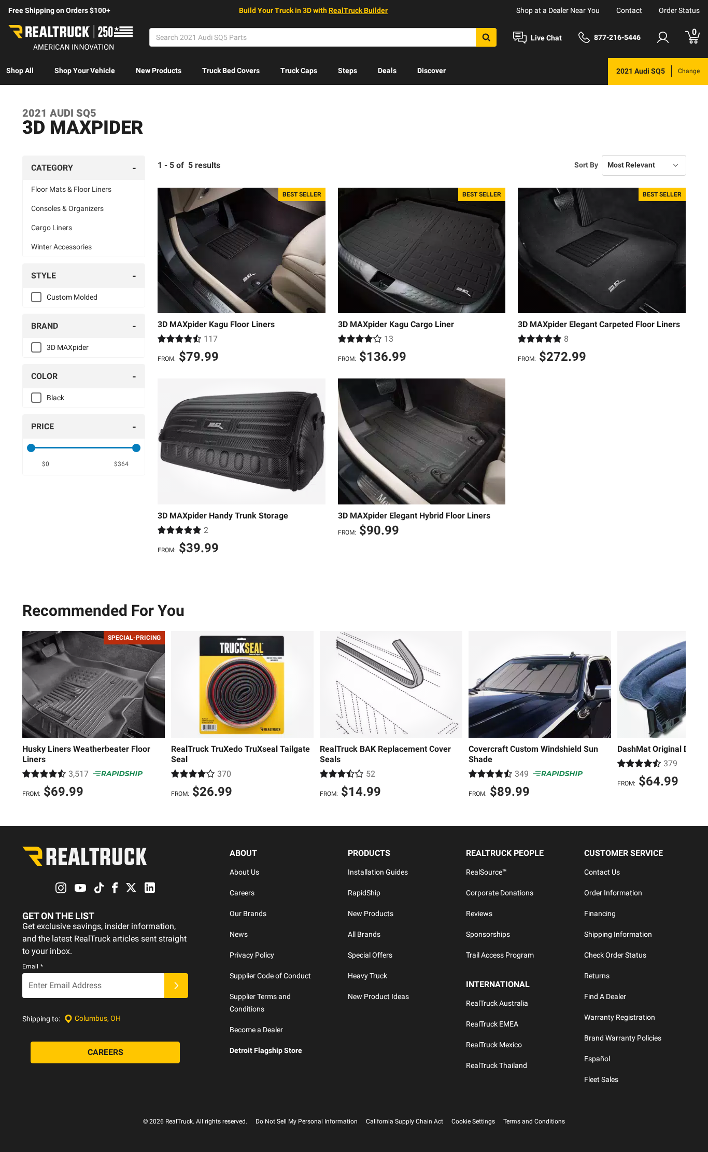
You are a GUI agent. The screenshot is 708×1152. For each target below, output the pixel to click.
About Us (244, 872)
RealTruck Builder (358, 10)
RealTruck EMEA (492, 1024)
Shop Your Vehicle (84, 70)
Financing (600, 913)
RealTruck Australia (497, 1003)
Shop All (20, 70)
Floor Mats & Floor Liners (71, 189)
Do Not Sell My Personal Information (307, 1121)
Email (32, 966)
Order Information (613, 893)
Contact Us (602, 872)
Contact (629, 10)
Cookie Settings (473, 1121)
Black (55, 398)
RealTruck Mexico (494, 1045)
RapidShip (364, 893)
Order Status (679, 10)
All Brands (364, 934)
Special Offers (370, 955)
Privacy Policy (252, 955)
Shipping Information (618, 934)
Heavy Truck (367, 976)
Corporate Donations (499, 893)
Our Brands (248, 913)
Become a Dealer (256, 1029)
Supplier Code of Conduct (270, 976)
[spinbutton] (46, 464)
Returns (597, 976)
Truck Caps (298, 70)
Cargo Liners (51, 227)
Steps (347, 70)
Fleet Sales (601, 1079)
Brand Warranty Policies (622, 1038)
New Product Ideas (378, 996)
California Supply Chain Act (404, 1121)
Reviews (479, 913)
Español (597, 1059)
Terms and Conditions (534, 1121)
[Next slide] (675, 716)
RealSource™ (486, 872)
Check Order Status (615, 955)
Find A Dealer (605, 996)
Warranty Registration (619, 1017)
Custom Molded (72, 297)
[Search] (486, 37)
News (239, 934)
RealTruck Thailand (496, 1065)
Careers (242, 893)
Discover (431, 70)
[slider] (31, 448)
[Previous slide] (32, 716)
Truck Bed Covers (231, 70)
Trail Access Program (500, 955)
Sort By (586, 165)
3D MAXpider (68, 347)
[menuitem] (20, 71)
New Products (158, 70)
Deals (387, 70)
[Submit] (176, 985)
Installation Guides (378, 872)
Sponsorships (488, 934)
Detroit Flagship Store (266, 1050)
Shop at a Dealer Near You (558, 10)
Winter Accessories (61, 247)
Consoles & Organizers (67, 208)
